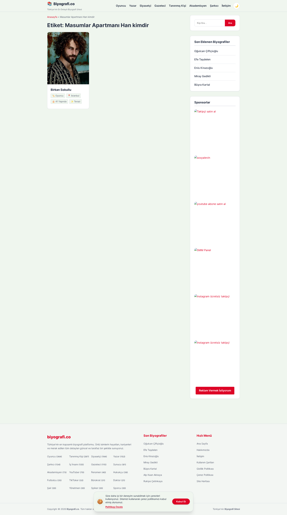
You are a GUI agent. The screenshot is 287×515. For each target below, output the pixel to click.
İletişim (226, 5)
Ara (230, 23)
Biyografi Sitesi (232, 509)
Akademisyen (198, 5)
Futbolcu (54, 480)
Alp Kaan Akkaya (153, 474)
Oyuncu (121, 5)
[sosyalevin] (215, 176)
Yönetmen (77, 488)
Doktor (119, 480)
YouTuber (76, 472)
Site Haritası (203, 481)
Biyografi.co (64, 4)
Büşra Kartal (202, 84)
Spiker (97, 488)
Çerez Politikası (205, 474)
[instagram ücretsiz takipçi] (215, 315)
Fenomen (98, 472)
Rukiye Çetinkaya (153, 481)
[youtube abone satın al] (215, 222)
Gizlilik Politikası (205, 468)
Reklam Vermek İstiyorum (215, 390)
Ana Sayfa (202, 443)
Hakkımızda (203, 449)
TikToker (76, 480)
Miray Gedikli (202, 76)
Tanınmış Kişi (177, 5)
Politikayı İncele (114, 507)
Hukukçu (120, 472)
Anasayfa (52, 16)
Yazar (132, 5)
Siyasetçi (145, 5)
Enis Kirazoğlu (203, 68)
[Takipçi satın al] (215, 130)
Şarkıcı (214, 5)
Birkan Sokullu (61, 89)
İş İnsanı (76, 464)
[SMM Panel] (215, 268)
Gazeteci (160, 5)
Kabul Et (181, 501)
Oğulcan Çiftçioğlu (206, 51)
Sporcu (119, 488)
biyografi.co (59, 437)
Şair (51, 488)
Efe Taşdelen (202, 59)
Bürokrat (98, 480)
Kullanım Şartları (205, 462)
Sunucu (119, 464)
